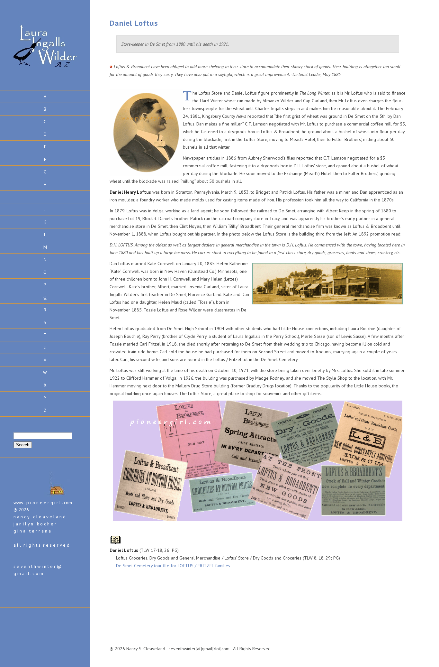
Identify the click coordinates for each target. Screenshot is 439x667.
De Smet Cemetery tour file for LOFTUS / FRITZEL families (173, 566)
